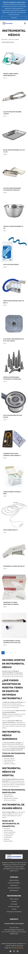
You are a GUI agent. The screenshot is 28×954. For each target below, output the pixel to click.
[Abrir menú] (25, 23)
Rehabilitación (14, 890)
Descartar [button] (14, 17)
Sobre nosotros (14, 899)
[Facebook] (10, 951)
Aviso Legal (14, 904)
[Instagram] (17, 951)
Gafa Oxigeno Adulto (10, 530)
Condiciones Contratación (14, 911)
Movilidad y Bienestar (14, 888)
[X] (14, 951)
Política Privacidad (14, 906)
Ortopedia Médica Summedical (14, 923)
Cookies (14, 909)
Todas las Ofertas (14, 880)
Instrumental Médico (14, 883)
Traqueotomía (14, 885)
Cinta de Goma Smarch (11, 264)
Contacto (14, 901)
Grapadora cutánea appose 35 (13, 566)
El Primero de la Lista (17, 947)
